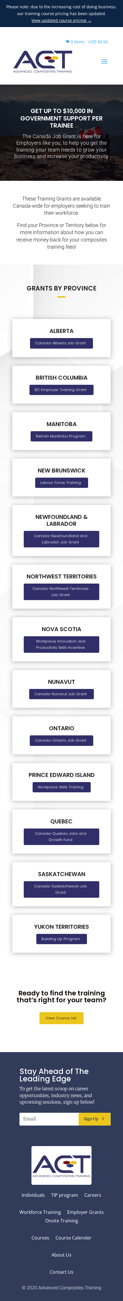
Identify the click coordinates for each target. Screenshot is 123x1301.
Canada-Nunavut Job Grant (60, 694)
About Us (61, 1255)
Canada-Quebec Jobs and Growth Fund (60, 836)
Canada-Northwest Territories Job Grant (60, 592)
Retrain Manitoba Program (60, 436)
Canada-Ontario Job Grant (60, 740)
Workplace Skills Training (61, 787)
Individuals (33, 1195)
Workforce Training (40, 1212)
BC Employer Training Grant (60, 389)
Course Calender (73, 1238)
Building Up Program (60, 939)
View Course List (61, 1018)
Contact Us (62, 1272)
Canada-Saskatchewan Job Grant (60, 889)
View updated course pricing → (61, 20)
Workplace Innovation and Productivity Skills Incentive (60, 644)
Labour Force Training (60, 482)
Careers (92, 1195)
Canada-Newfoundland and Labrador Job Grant (60, 539)
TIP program (64, 1195)
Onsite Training (61, 1221)
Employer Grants (85, 1212)
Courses (40, 1238)
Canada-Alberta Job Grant (60, 343)
